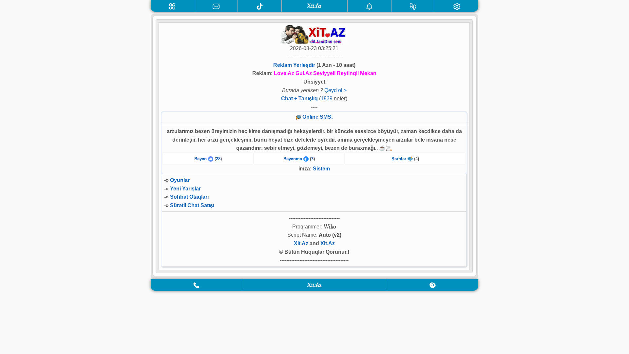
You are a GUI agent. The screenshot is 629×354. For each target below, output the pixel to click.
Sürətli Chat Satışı (192, 205)
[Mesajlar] (216, 5)
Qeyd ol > (335, 90)
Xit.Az (301, 243)
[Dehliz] (172, 5)
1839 (327, 98)
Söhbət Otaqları (189, 197)
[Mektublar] (369, 5)
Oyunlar (180, 180)
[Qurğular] (456, 5)
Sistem (321, 168)
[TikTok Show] (259, 5)
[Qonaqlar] (413, 5)
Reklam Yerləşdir (294, 65)
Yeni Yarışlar (185, 188)
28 (218, 158)
